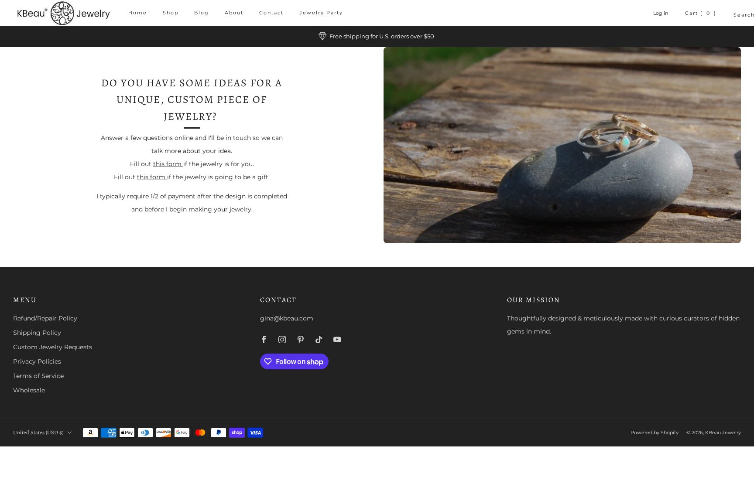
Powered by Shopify (655, 432)
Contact (271, 13)
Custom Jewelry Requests (52, 347)
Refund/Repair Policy (45, 318)
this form (168, 164)
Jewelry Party (321, 13)
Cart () (701, 13)
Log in (660, 13)
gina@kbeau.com (286, 318)
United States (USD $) (38, 432)
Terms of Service (38, 376)
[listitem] (377, 36)
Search (737, 15)
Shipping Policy (37, 333)
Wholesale (29, 390)
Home (137, 13)
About (234, 13)
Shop (170, 13)
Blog (201, 13)
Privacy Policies (37, 361)
